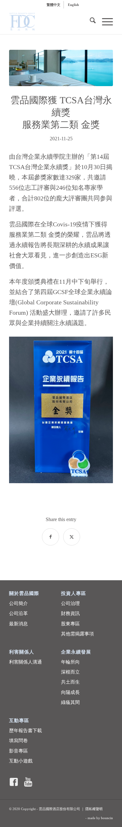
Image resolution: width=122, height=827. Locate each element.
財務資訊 (70, 613)
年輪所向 (70, 661)
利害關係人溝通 (25, 661)
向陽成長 (70, 692)
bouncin (107, 818)
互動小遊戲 (21, 760)
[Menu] (104, 21)
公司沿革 (18, 613)
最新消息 (18, 623)
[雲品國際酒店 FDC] (50, 21)
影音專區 (18, 750)
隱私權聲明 (94, 809)
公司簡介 (18, 603)
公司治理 (70, 603)
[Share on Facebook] (50, 537)
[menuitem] (53, 4)
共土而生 (70, 682)
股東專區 (70, 623)
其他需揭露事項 (77, 633)
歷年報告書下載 (25, 730)
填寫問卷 (18, 740)
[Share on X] (72, 537)
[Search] (90, 21)
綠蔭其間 (70, 702)
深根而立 (70, 672)
